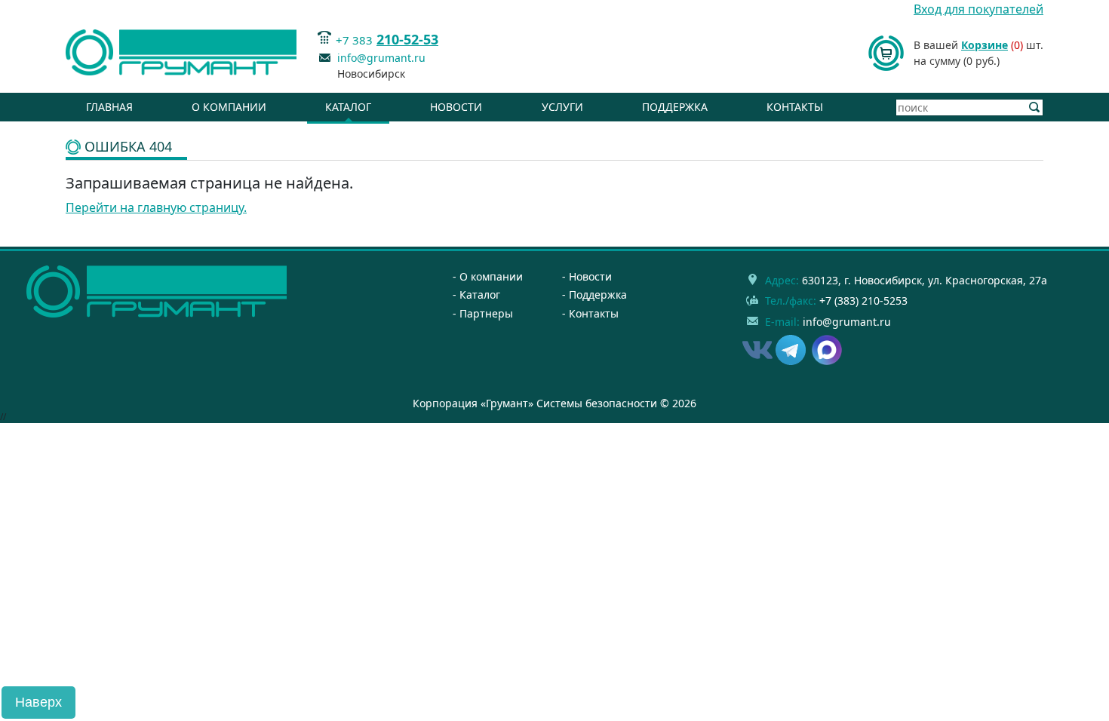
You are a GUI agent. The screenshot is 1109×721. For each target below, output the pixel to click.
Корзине (984, 45)
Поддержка (675, 107)
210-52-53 (407, 39)
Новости (456, 107)
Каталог (348, 107)
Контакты (794, 107)
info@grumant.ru (381, 58)
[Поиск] (1035, 107)
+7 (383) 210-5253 (863, 300)
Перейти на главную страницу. (156, 207)
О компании (229, 107)
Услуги (562, 107)
